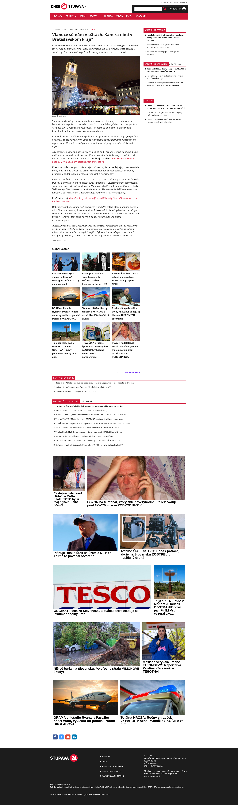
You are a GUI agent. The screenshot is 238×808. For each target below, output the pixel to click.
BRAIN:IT (106, 794)
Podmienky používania (112, 766)
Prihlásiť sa (175, 9)
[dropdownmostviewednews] (165, 59)
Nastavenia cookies (111, 771)
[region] (85, 6)
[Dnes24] (76, 6)
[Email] (68, 737)
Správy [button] (70, 16)
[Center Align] (165, 9)
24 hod (178, 64)
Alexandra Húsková (78, 29)
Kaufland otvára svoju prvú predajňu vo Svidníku (76, 391)
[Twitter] (62, 737)
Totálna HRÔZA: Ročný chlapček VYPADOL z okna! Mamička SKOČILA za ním (166, 70)
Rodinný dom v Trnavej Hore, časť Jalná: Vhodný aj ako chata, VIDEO (163, 45)
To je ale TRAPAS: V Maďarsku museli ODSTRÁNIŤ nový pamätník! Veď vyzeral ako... (89, 419)
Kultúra (108, 16)
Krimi (83, 16)
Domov (58, 16)
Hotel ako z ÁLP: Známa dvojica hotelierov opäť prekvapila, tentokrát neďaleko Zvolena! (165, 38)
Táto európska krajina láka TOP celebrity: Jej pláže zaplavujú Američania (164, 113)
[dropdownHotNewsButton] (165, 127)
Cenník (105, 761)
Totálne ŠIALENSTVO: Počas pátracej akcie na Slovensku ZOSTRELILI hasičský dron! (89, 432)
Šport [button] (94, 16)
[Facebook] (55, 737)
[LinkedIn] (74, 737)
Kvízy (129, 16)
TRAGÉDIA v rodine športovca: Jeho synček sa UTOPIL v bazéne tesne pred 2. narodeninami (93, 423)
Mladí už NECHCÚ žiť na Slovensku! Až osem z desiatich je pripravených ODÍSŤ (87, 427)
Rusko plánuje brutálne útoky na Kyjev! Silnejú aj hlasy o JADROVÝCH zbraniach (88, 440)
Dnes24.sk (61, 116)
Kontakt (106, 756)
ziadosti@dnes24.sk (152, 776)
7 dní (171, 64)
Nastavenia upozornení (113, 776)
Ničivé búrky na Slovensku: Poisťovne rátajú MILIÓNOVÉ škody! (81, 410)
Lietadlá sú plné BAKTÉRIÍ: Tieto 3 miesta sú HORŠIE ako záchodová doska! (164, 120)
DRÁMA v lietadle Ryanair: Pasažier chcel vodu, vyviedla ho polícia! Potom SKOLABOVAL (166, 84)
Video (119, 16)
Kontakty (141, 16)
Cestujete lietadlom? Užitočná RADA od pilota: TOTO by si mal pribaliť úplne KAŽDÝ (166, 107)
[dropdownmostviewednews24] (165, 90)
